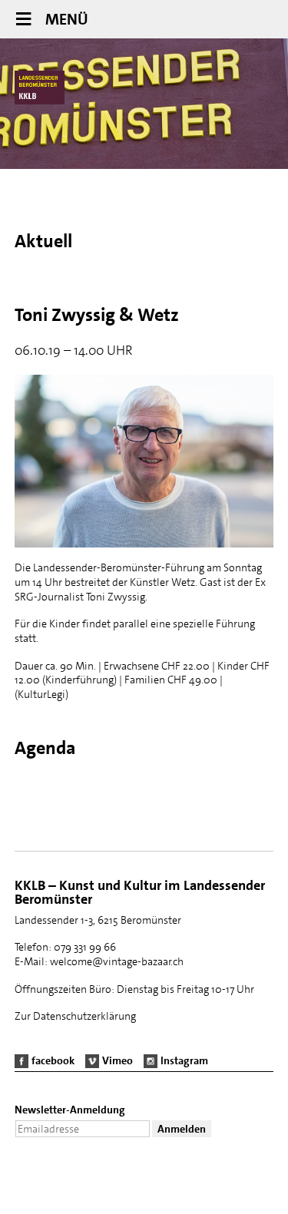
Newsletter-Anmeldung (70, 1109)
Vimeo (117, 1060)
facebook (52, 1060)
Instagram (184, 1060)
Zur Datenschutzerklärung (75, 1016)
